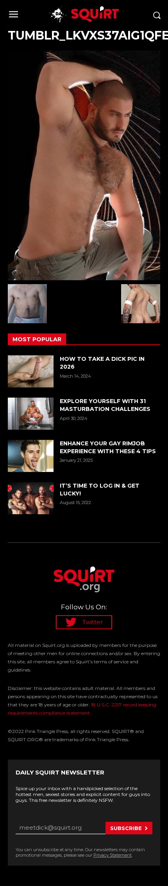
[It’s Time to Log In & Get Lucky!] (31, 498)
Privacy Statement (112, 855)
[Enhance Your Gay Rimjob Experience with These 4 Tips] (31, 456)
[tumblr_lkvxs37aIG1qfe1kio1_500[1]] (84, 165)
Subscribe (126, 828)
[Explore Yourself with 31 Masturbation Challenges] (31, 414)
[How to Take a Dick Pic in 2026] (31, 371)
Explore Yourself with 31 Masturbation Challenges (105, 405)
